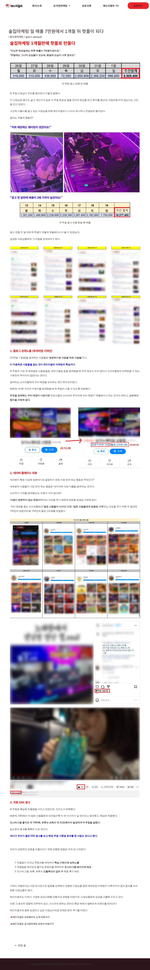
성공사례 (86, 5)
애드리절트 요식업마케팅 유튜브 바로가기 (33, 923)
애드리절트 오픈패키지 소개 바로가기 (31, 917)
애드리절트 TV (111, 5)
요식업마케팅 (60, 5)
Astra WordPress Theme (106, 964)
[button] (61, 5)
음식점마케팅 (16, 37)
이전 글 (20, 945)
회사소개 (37, 5)
